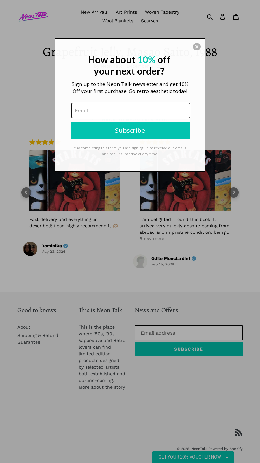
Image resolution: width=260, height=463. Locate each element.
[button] (197, 46)
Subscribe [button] (130, 130)
